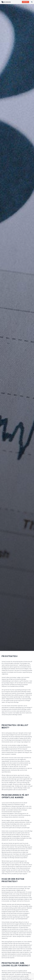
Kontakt (25, 1)
